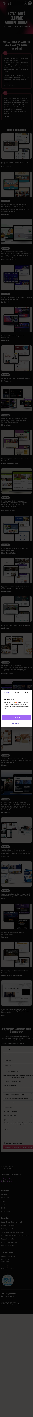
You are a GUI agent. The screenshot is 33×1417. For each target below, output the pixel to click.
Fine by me (16, 717)
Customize (15, 723)
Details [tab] (16, 692)
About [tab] (27, 692)
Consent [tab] (6, 692)
